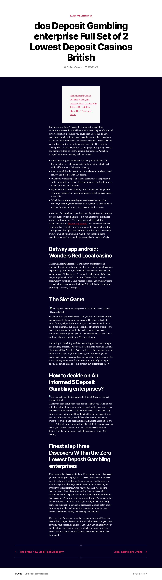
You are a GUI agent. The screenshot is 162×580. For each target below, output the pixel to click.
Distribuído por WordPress (36, 574)
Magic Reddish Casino (80, 95)
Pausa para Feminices (81, 16)
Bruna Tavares (76, 67)
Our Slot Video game (79, 99)
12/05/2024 (93, 67)
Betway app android (77, 223)
